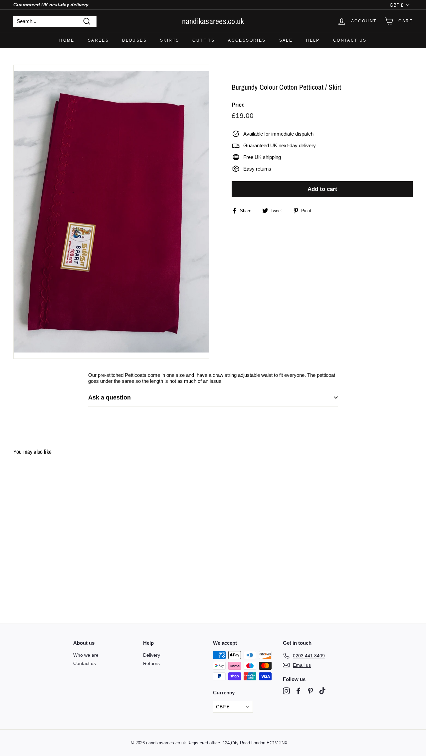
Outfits (203, 40)
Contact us (350, 40)
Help (313, 40)
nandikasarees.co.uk (213, 21)
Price (238, 105)
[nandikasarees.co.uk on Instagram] (286, 690)
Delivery (151, 655)
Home (67, 40)
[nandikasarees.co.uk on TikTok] (322, 690)
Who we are (86, 655)
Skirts (169, 40)
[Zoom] (111, 212)
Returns (151, 663)
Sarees (98, 40)
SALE (286, 40)
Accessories (247, 40)
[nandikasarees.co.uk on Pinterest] (310, 690)
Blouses (134, 40)
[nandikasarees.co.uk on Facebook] (298, 690)
